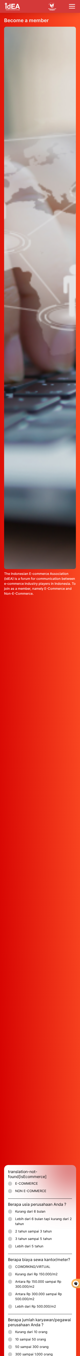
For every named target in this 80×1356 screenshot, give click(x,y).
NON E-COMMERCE (30, 1191)
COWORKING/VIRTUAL (32, 1267)
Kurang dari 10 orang (31, 1332)
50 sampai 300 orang (32, 1347)
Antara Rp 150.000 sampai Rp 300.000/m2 (38, 1284)
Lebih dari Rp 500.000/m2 (35, 1306)
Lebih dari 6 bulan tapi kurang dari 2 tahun (43, 1221)
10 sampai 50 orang (30, 1339)
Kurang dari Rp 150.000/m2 (36, 1274)
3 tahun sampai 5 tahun (33, 1239)
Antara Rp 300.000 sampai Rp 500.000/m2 (38, 1296)
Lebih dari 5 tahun (29, 1246)
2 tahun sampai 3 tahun (33, 1231)
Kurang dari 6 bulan (30, 1211)
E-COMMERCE (26, 1183)
